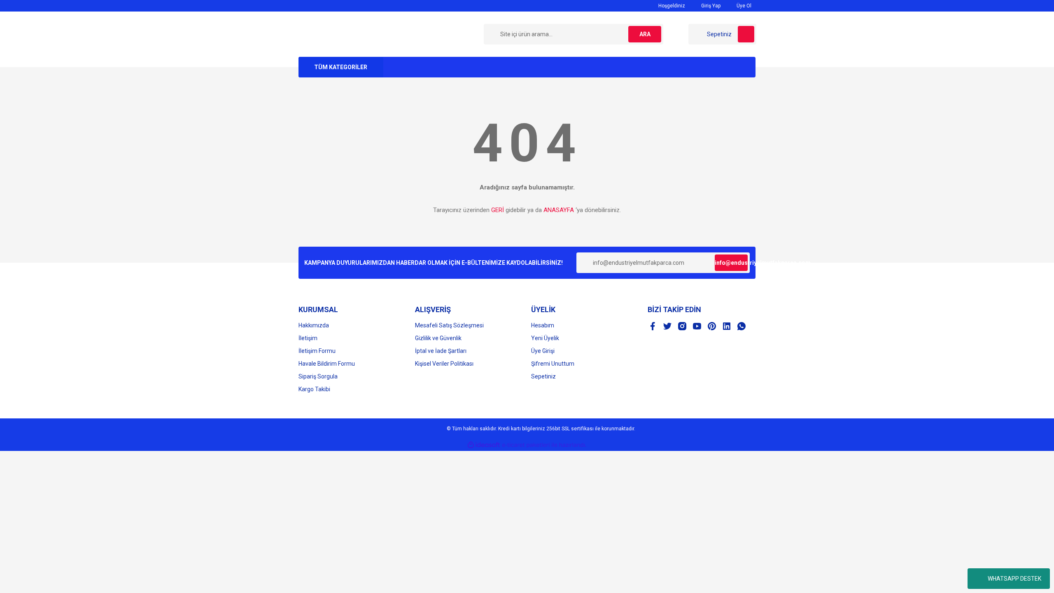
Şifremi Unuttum (552, 363)
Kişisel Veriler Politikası (444, 363)
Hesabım (542, 325)
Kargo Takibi (314, 389)
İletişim (307, 338)
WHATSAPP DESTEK (1014, 578)
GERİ (497, 210)
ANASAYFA (558, 210)
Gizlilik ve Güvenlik (438, 338)
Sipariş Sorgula (318, 376)
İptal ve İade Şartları (440, 351)
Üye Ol (743, 6)
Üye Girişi (543, 351)
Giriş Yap (710, 6)
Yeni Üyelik (545, 338)
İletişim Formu (317, 351)
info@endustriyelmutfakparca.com (731, 262)
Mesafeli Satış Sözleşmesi (449, 325)
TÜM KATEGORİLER (340, 67)
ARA (645, 34)
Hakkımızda (313, 325)
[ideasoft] (483, 445)
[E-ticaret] (526, 445)
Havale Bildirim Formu (326, 363)
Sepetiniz (543, 376)
